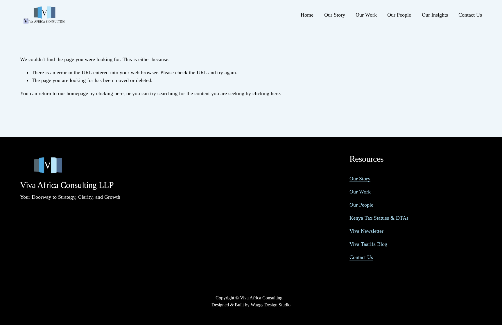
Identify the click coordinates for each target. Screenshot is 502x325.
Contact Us (470, 15)
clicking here (109, 93)
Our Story (334, 15)
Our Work (366, 15)
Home (307, 15)
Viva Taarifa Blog (368, 244)
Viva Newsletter (366, 231)
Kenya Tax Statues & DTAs (378, 218)
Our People (399, 15)
